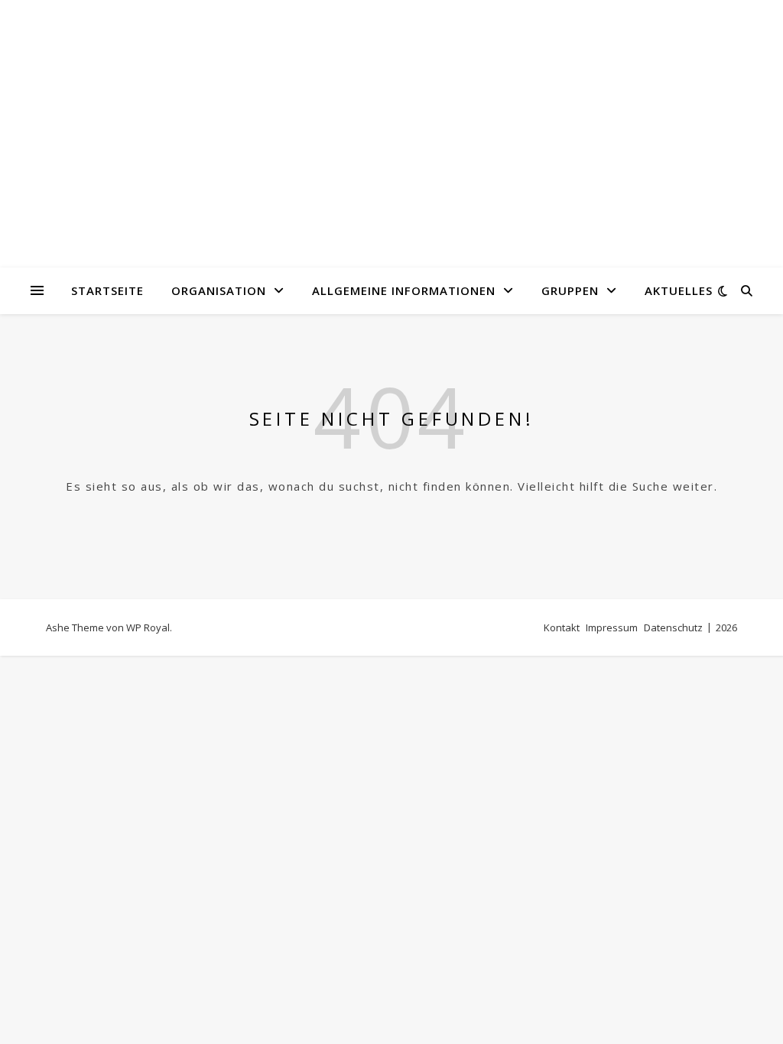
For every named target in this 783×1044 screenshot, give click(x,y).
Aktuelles (679, 290)
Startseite (107, 290)
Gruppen (570, 290)
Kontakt (562, 627)
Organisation (218, 290)
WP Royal (148, 627)
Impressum (612, 627)
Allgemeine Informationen (403, 290)
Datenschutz (673, 627)
